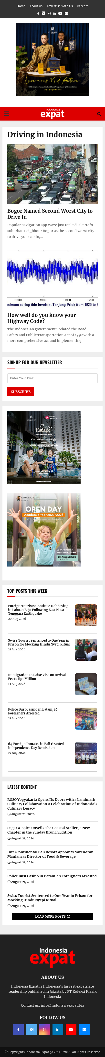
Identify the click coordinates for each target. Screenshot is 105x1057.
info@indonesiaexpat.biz (62, 1005)
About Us (36, 6)
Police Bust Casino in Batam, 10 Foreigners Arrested (33, 711)
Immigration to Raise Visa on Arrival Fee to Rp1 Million (37, 677)
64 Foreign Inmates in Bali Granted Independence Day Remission (36, 746)
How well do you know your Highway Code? (41, 318)
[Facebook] (18, 1029)
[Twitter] (31, 1029)
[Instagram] (44, 1029)
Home (21, 6)
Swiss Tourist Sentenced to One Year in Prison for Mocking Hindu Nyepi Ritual (39, 642)
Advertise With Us (60, 6)
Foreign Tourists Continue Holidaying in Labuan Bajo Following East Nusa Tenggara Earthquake (38, 610)
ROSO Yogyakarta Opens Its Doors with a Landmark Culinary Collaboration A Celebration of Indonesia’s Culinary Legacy (52, 804)
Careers (82, 6)
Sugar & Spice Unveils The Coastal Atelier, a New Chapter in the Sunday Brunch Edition (48, 830)
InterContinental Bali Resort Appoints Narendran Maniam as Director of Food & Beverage (50, 854)
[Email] (84, 1029)
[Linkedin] (57, 1029)
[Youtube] (71, 1029)
